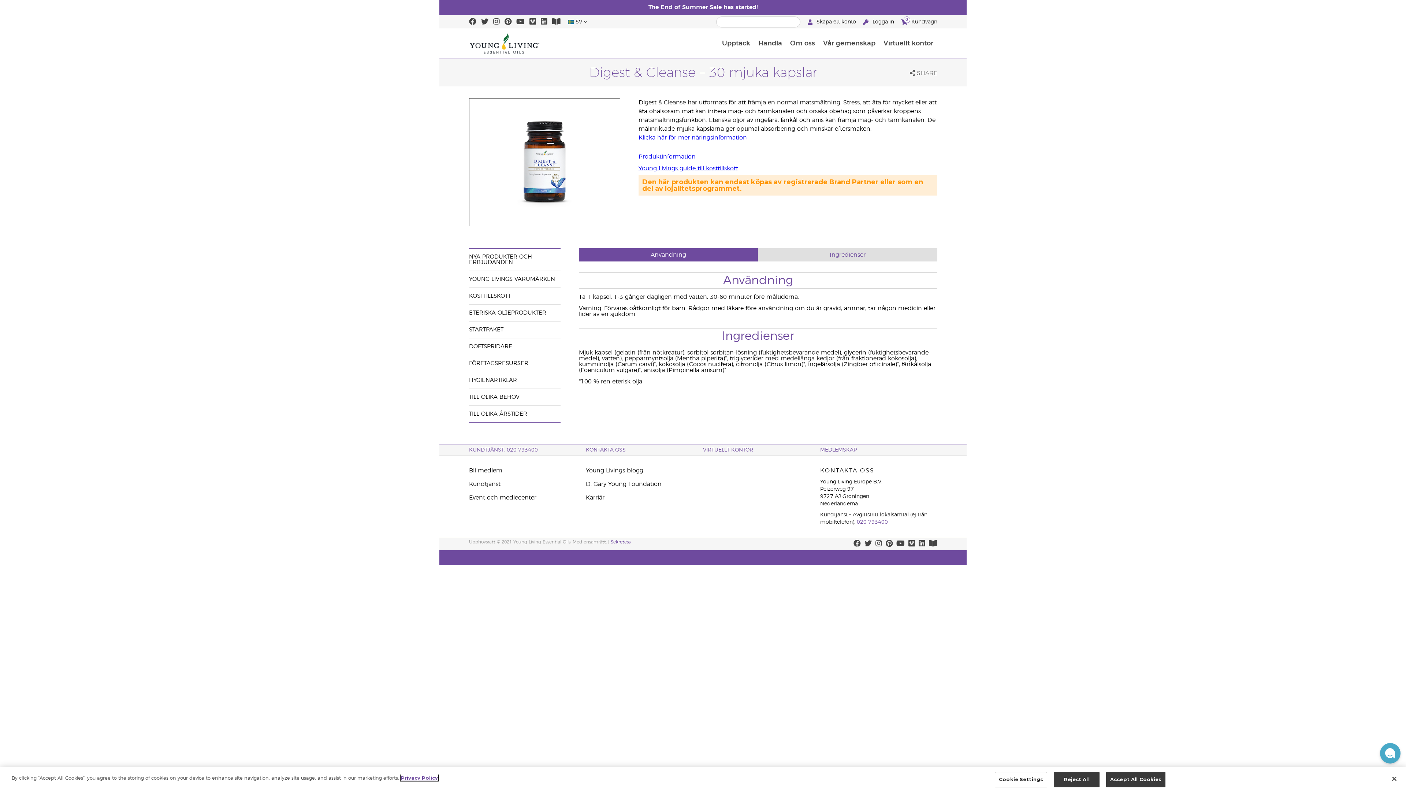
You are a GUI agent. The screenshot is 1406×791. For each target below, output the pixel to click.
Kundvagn (921, 21)
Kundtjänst (485, 484)
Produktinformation (667, 157)
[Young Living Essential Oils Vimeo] (532, 22)
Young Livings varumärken (512, 279)
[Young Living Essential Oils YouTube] (520, 22)
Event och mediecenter (502, 498)
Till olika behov (494, 397)
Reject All (1076, 779)
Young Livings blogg (614, 471)
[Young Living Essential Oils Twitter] (484, 22)
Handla (770, 43)
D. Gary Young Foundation (624, 484)
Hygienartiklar (493, 380)
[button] (1390, 753)
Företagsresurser (498, 363)
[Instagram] (496, 22)
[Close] (1394, 778)
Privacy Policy (419, 778)
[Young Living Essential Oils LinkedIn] (544, 22)
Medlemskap (838, 450)
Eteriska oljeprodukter (507, 313)
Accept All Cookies (1135, 779)
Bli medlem (485, 471)
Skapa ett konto (836, 22)
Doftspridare (490, 346)
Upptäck (736, 43)
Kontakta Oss (606, 450)
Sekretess (621, 542)
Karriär (595, 498)
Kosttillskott (490, 296)
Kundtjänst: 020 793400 (503, 450)
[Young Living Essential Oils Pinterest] (508, 22)
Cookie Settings (1021, 779)
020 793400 (872, 522)
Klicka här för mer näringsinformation (693, 138)
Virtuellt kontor (908, 43)
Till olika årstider (498, 414)
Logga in (883, 22)
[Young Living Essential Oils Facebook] (472, 22)
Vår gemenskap (849, 43)
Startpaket (486, 330)
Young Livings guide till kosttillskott (688, 168)
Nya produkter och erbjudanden (500, 259)
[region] (703, 779)
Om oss (802, 43)
